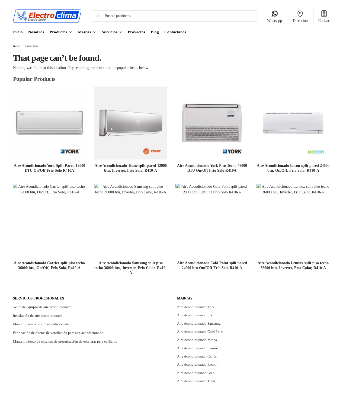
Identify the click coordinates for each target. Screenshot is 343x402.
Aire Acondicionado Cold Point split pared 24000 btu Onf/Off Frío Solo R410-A (212, 265)
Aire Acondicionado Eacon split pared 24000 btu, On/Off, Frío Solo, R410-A (293, 168)
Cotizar (323, 21)
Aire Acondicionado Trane (196, 381)
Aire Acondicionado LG (194, 315)
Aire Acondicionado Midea (197, 340)
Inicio (16, 46)
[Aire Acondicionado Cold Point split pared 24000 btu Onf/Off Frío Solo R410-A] (212, 220)
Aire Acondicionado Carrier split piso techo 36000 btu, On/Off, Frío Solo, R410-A (49, 265)
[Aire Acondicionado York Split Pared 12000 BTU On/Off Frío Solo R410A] (49, 123)
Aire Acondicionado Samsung (199, 323)
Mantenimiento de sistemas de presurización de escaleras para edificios (65, 341)
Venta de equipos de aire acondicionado (42, 307)
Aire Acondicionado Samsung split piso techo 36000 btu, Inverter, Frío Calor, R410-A (130, 268)
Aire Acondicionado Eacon (197, 364)
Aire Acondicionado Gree (195, 373)
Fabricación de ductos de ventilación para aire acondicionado (58, 333)
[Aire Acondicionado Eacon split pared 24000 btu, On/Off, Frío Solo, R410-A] (293, 123)
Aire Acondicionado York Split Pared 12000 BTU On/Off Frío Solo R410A (49, 168)
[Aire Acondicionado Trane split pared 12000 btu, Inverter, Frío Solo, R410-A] (130, 123)
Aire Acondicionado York (195, 307)
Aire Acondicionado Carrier (197, 356)
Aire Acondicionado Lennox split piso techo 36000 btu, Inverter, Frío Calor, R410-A (293, 265)
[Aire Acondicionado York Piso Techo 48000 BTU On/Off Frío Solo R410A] (212, 123)
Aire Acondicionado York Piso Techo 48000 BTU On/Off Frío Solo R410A (212, 168)
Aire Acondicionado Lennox (198, 348)
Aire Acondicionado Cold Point (200, 332)
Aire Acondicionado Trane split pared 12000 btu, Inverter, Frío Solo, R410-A (131, 168)
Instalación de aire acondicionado (38, 316)
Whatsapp (274, 21)
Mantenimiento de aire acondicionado (41, 324)
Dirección (300, 21)
